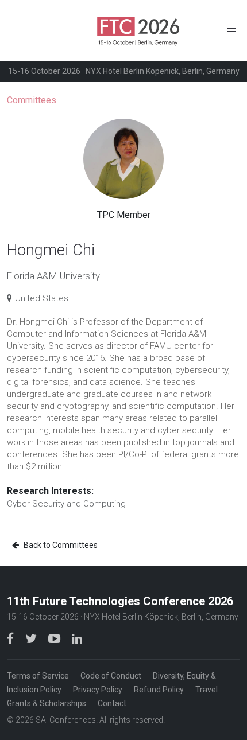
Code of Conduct (110, 675)
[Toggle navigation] (231, 31)
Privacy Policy (97, 689)
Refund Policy (159, 689)
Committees (31, 100)
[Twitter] (32, 638)
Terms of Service (38, 675)
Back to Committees (60, 545)
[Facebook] (11, 638)
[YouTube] (55, 638)
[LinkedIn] (77, 638)
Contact (112, 703)
